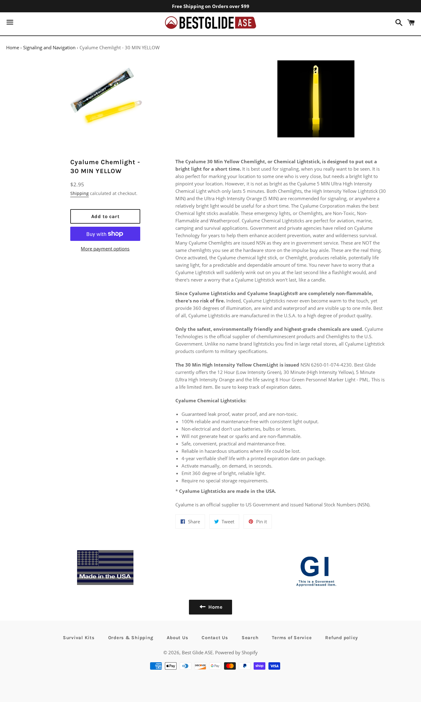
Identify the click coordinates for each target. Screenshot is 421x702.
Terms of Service (292, 637)
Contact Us (215, 637)
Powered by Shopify (236, 652)
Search (250, 637)
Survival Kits (79, 637)
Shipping (79, 193)
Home (12, 47)
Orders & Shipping (130, 637)
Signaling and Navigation (49, 47)
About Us (177, 637)
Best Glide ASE (197, 652)
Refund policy (341, 637)
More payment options (105, 248)
